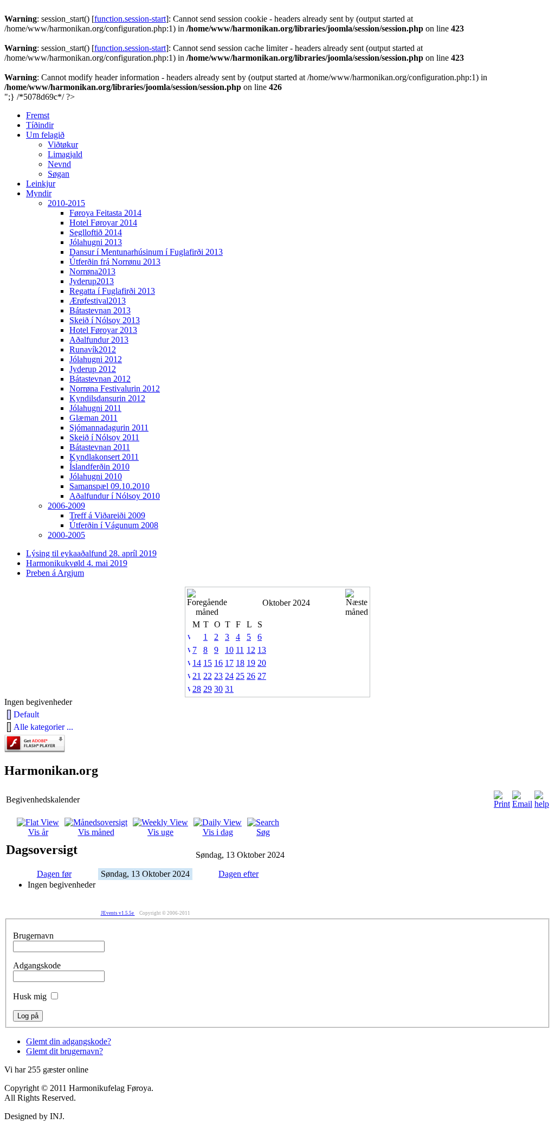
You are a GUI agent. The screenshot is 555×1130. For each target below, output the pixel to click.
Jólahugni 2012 (95, 359)
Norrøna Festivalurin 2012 (114, 388)
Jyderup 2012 (92, 369)
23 (218, 675)
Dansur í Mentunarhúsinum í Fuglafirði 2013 (146, 251)
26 (251, 675)
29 (207, 689)
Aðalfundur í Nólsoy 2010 (114, 495)
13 (261, 649)
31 (229, 689)
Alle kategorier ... (43, 726)
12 (251, 649)
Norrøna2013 (92, 271)
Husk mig (30, 996)
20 (261, 662)
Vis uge (160, 832)
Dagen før (54, 873)
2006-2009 (66, 505)
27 (261, 675)
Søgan (58, 173)
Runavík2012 (92, 349)
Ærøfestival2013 (97, 300)
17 (229, 662)
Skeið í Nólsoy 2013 (104, 320)
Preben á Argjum (55, 572)
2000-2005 (66, 535)
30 (218, 689)
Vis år (38, 832)
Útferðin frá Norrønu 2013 (114, 261)
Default (26, 714)
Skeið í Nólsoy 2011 (104, 437)
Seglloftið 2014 (95, 232)
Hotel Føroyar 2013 (103, 330)
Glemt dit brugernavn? (64, 1051)
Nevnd (59, 164)
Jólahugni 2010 (95, 476)
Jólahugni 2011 (95, 408)
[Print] (502, 803)
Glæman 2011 (93, 417)
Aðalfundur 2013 (98, 339)
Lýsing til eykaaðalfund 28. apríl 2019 (91, 553)
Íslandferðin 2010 (99, 466)
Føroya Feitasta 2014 (105, 212)
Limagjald (65, 154)
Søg (263, 832)
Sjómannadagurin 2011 (109, 427)
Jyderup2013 (91, 281)
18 (240, 662)
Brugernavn (33, 935)
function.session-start (130, 18)
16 (218, 662)
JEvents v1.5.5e (118, 913)
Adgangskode (37, 965)
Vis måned (96, 832)
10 (229, 649)
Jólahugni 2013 (95, 242)
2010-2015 (66, 203)
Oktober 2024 (286, 602)
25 (240, 675)
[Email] (522, 803)
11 (240, 649)
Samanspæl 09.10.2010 (109, 486)
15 (207, 662)
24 (229, 675)
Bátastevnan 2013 (100, 310)
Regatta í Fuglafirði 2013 (112, 291)
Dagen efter (238, 873)
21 (196, 675)
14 (196, 662)
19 (251, 662)
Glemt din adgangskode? (68, 1041)
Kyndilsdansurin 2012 (107, 398)
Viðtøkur (63, 144)
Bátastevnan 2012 (100, 378)
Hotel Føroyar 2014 (103, 222)
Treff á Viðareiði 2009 (107, 515)
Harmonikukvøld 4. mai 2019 (76, 563)
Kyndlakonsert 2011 (104, 456)
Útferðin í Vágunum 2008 (113, 525)
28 (196, 689)
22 (207, 675)
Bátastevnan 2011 (99, 447)
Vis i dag (218, 832)
